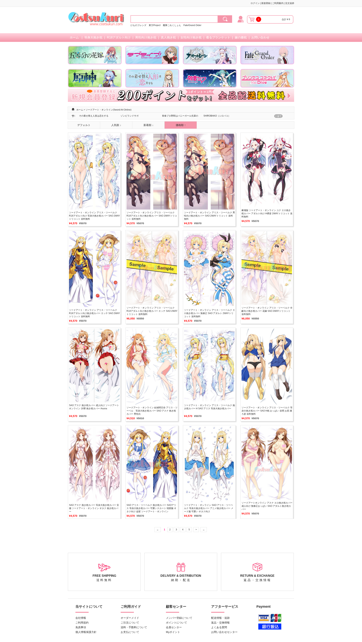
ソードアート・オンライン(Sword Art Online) (108, 109)
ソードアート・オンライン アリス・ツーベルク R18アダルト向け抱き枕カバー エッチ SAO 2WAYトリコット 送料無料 (94, 313)
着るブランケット (218, 37)
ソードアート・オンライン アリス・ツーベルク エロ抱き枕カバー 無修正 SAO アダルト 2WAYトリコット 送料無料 (209, 313)
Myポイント (173, 632)
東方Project (155, 25)
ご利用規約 (82, 622)
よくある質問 (219, 627)
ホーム (74, 37)
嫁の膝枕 (241, 37)
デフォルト (83, 125)
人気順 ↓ (116, 125)
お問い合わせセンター (224, 632)
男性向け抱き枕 (145, 37)
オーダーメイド (130, 617)
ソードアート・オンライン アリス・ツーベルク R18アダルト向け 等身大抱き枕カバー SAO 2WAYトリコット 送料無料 (94, 215)
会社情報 (80, 617)
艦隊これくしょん (172, 25)
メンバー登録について (179, 617)
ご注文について (130, 622)
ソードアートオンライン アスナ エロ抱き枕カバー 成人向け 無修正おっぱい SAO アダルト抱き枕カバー (267, 506)
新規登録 (265, 3)
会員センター (174, 627)
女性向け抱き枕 (191, 37)
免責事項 (80, 627)
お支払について (130, 632)
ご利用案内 (277, 3)
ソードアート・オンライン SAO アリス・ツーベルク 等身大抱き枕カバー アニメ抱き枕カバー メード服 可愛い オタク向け (208, 508)
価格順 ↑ (181, 125)
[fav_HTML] (225, 19)
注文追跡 (289, 3)
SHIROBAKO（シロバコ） (216, 115)
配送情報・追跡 (220, 617)
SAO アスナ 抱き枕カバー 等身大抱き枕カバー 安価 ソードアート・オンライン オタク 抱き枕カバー (94, 508)
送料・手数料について (134, 627)
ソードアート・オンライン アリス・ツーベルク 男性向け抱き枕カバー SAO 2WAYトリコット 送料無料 (209, 215)
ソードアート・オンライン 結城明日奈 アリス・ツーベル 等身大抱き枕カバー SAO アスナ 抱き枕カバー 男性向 (152, 410)
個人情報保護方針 (86, 632)
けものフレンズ (138, 25)
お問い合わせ (260, 37)
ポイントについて (176, 622)
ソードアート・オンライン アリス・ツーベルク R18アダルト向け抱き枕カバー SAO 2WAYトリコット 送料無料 (152, 215)
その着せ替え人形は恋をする (93, 115)
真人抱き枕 (168, 37)
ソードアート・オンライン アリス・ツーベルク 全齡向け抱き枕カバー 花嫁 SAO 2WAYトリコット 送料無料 (267, 311)
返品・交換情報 (220, 622)
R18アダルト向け (119, 37)
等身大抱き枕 (93, 37)
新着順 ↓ (148, 125)
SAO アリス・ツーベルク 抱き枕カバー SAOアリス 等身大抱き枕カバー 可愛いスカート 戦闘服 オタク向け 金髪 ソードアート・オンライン (151, 508)
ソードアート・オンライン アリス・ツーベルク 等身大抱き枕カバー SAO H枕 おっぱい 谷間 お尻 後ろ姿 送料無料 (267, 410)
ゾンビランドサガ (129, 115)
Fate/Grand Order (192, 25)
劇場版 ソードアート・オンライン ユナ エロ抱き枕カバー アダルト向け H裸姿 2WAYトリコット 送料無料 (267, 213)
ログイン (255, 3)
